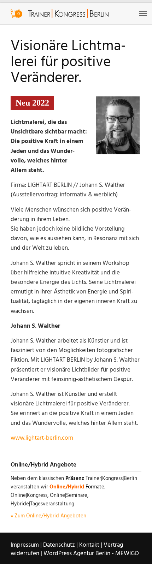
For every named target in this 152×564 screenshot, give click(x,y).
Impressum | (26, 545)
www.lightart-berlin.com (42, 438)
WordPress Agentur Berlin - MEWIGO (91, 553)
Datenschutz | (60, 545)
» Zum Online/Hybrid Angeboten (48, 516)
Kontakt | (90, 545)
